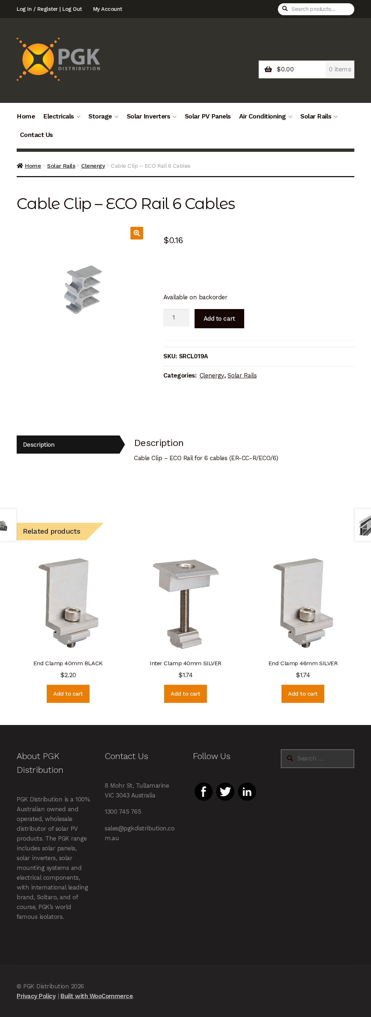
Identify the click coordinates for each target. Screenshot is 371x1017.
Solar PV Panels (208, 116)
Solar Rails (315, 116)
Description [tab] (39, 444)
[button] (136, 233)
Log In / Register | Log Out (49, 9)
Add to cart (219, 318)
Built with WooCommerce (97, 996)
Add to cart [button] (68, 694)
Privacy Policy (36, 996)
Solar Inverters (148, 116)
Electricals (58, 116)
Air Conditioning (262, 116)
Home (26, 116)
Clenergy (93, 165)
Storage (100, 116)
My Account (107, 9)
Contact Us (36, 134)
